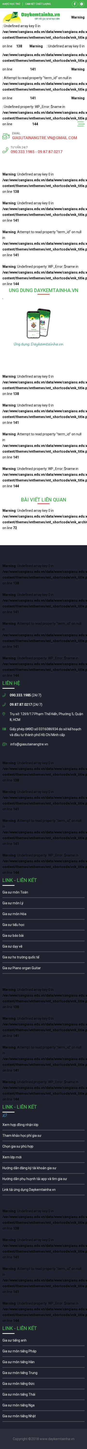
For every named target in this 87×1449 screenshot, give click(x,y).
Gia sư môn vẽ (43, 947)
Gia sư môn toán (43, 893)
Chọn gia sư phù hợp (43, 1147)
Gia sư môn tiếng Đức (43, 1385)
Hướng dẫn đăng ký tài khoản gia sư (43, 1169)
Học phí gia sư (43, 1137)
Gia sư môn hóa (43, 915)
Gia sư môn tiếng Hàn (43, 1363)
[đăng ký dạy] (31, 17)
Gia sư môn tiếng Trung (43, 1374)
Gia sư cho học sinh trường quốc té (43, 958)
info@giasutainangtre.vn (29, 744)
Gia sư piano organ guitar (43, 969)
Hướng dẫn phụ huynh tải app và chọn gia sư (43, 1180)
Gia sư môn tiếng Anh (43, 1341)
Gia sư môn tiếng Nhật (43, 1417)
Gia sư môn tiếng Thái (43, 1396)
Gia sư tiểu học (43, 926)
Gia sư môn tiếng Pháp (43, 1352)
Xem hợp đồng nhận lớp (43, 1126)
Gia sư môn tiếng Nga (43, 1191)
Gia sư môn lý (43, 904)
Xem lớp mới (43, 1158)
